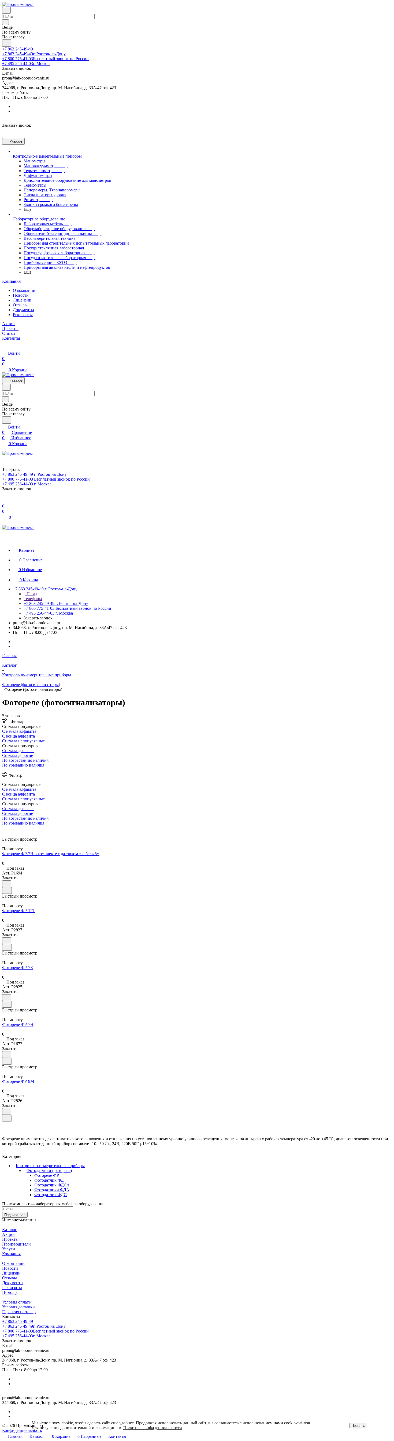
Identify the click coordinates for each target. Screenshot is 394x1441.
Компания (11, 1253)
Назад (31, 593)
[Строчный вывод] (7, 828)
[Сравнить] (7, 890)
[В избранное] (6, 883)
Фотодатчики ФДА (51, 1190)
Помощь (9, 1292)
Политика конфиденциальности (152, 1427)
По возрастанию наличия (25, 760)
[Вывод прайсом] (11, 828)
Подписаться (14, 1215)
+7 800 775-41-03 (45, 58)
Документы (23, 309)
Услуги (8, 1249)
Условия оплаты (17, 1302)
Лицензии (22, 300)
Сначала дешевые (18, 750)
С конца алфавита (18, 736)
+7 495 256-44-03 (26, 63)
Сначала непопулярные (23, 741)
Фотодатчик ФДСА (52, 1185)
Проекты (10, 1239)
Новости (21, 295)
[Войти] (4, 500)
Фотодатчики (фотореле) (49, 1170)
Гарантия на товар (19, 1311)
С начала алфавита (19, 731)
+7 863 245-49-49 (17, 49)
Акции (8, 1234)
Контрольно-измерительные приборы (50, 1165)
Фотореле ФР (46, 1175)
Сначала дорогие (17, 755)
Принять (358, 1426)
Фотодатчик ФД (49, 1180)
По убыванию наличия (23, 765)
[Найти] (6, 43)
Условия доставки (18, 1307)
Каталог (9, 1229)
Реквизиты (23, 314)
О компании (24, 290)
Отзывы (20, 305)
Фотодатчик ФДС (50, 1194)
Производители (16, 1244)
